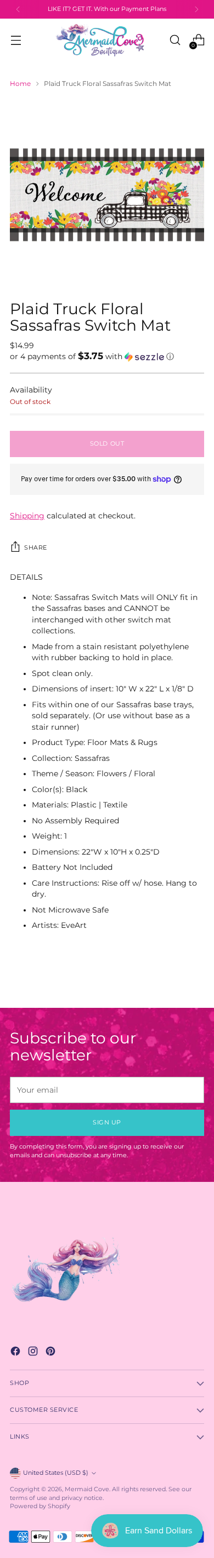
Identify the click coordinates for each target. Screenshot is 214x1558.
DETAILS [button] (26, 577)
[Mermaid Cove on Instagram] (34, 1352)
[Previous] (18, 9)
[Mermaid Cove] (107, 40)
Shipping (27, 515)
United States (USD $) (55, 1472)
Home (20, 83)
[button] (107, 356)
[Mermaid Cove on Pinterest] (51, 1352)
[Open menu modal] (15, 40)
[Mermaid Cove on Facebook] (16, 1352)
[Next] (196, 9)
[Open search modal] (175, 40)
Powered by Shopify (40, 1506)
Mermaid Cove (87, 1489)
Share (35, 547)
